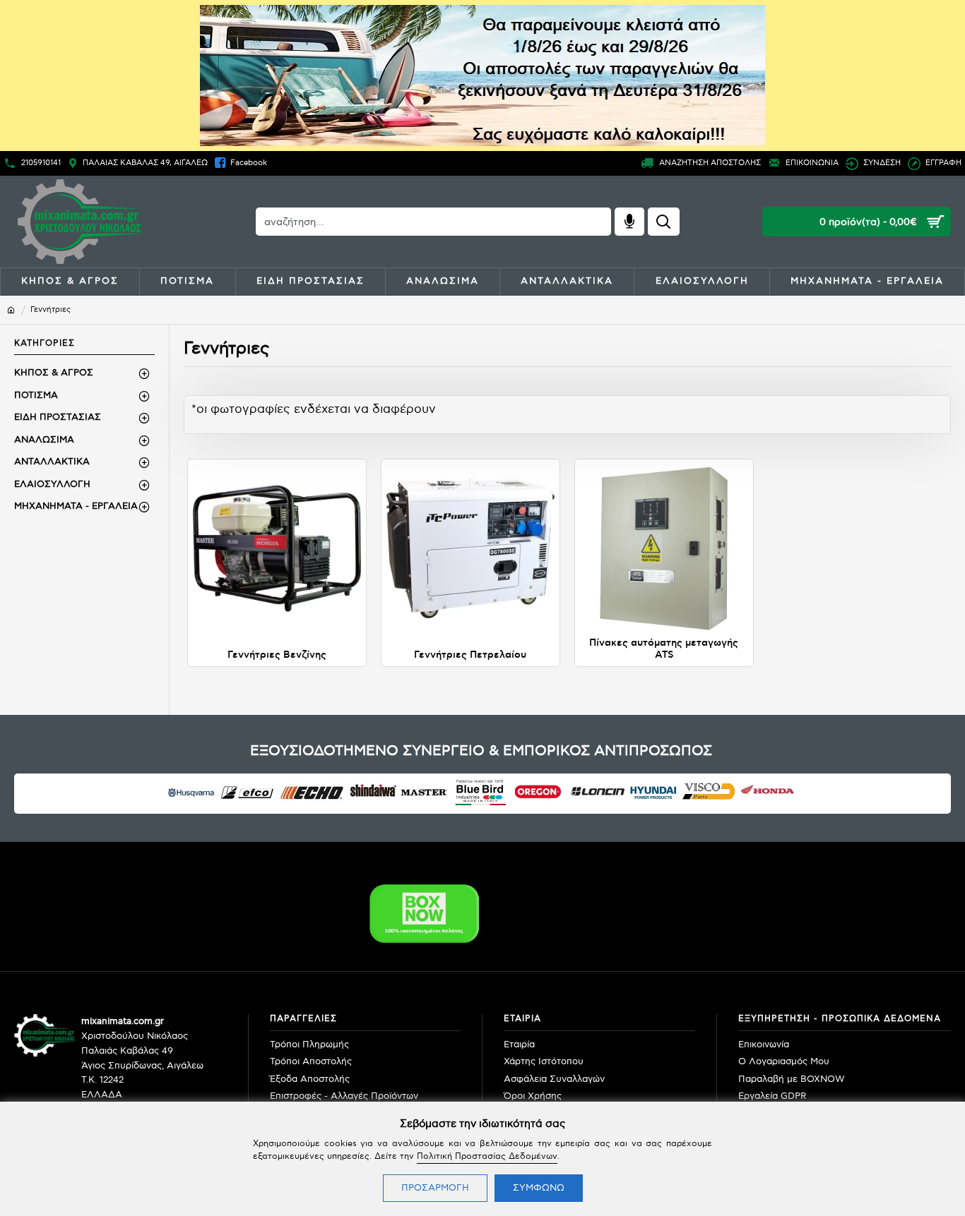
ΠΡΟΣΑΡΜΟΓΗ (435, 1187)
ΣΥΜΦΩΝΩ (538, 1187)
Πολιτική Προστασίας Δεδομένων (487, 1156)
